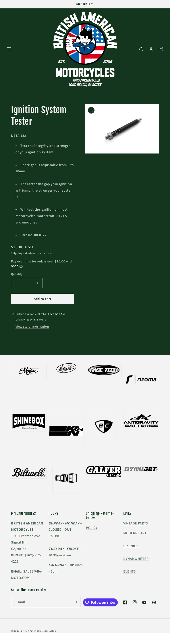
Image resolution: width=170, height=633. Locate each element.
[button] (9, 49)
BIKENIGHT (132, 546)
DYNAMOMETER (136, 558)
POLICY (92, 527)
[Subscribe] (76, 602)
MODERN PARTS (136, 533)
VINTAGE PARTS (135, 523)
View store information (32, 326)
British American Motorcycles (38, 630)
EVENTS (129, 571)
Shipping (17, 253)
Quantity (17, 274)
